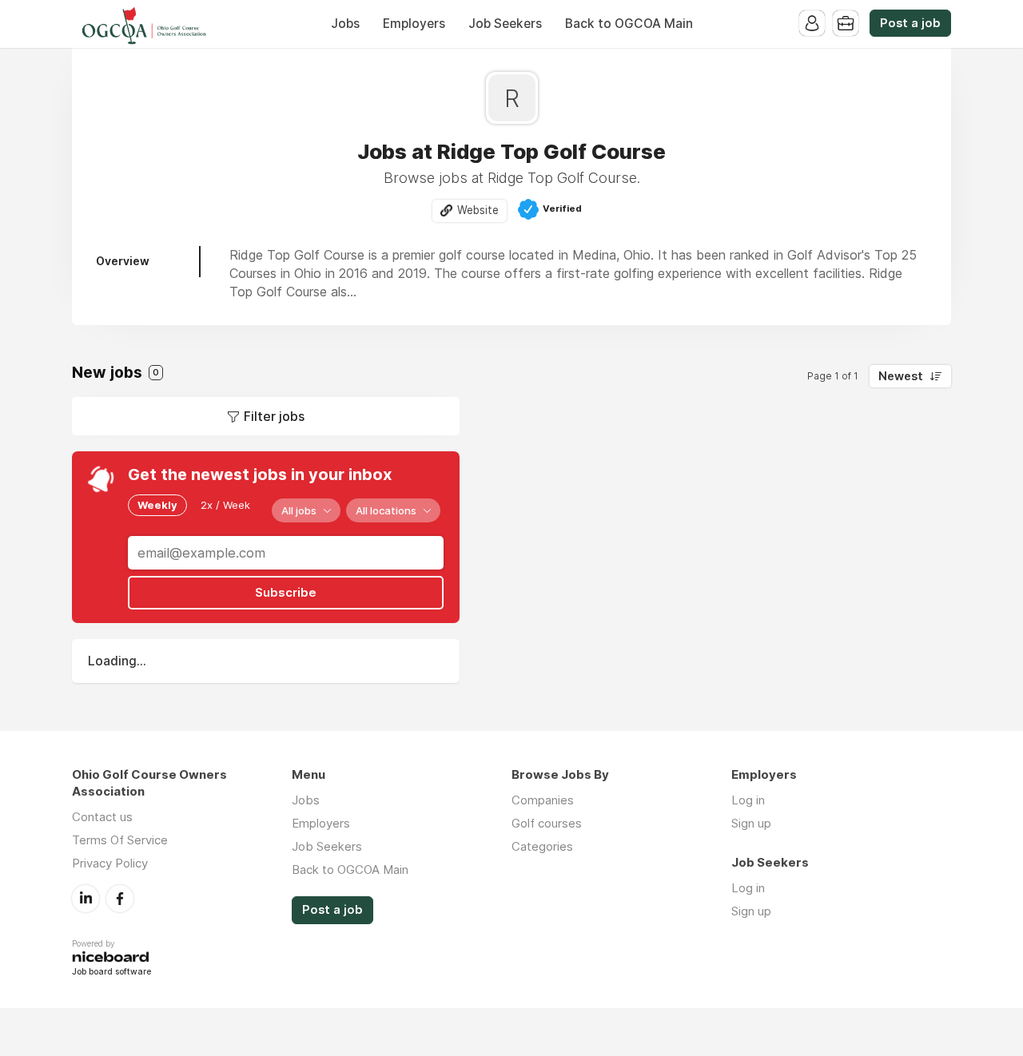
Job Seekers (505, 23)
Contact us (102, 816)
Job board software (111, 972)
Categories (542, 846)
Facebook (119, 898)
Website (478, 210)
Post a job (910, 23)
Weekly (157, 504)
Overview (122, 261)
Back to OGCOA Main (629, 23)
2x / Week (225, 504)
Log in (748, 800)
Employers (414, 23)
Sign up (751, 823)
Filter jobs (274, 416)
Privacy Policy (110, 863)
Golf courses (547, 823)
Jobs (345, 23)
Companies (543, 800)
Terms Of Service (120, 840)
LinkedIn (85, 898)
